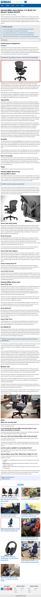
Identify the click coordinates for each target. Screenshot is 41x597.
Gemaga (14, 14)
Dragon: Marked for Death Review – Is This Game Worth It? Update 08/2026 (18, 32)
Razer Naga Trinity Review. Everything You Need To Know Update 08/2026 (18, 34)
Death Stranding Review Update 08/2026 (15, 184)
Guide (13, 5)
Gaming (7, 5)
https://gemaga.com (9, 477)
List (17, 5)
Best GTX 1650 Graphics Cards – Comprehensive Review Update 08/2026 (18, 29)
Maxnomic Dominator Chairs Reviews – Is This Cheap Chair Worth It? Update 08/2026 (20, 36)
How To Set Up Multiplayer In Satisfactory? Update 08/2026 (15, 30)
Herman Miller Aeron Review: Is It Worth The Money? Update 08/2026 (23, 57)
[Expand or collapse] (39, 40)
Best (2, 5)
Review (22, 5)
